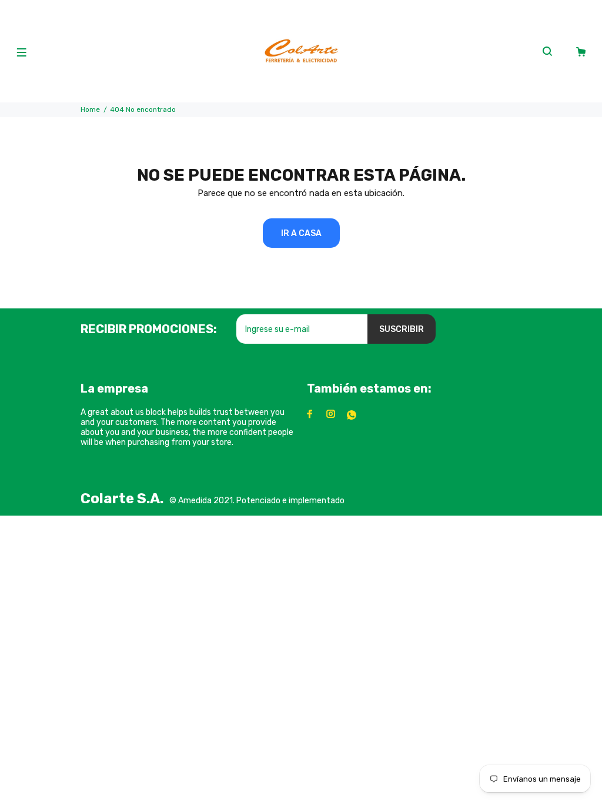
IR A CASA (301, 233)
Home (90, 109)
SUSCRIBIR (401, 329)
